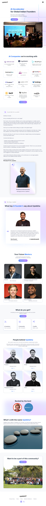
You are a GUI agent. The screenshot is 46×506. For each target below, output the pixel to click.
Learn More (23, 316)
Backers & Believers (28, 498)
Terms (17, 498)
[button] (43, 2)
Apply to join (14, 19)
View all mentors (23, 260)
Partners (35, 498)
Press (21, 498)
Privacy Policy (12, 498)
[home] (5, 2)
